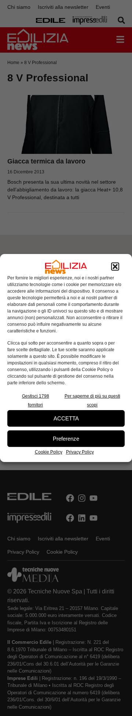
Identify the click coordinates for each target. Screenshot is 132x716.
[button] (115, 267)
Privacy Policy (80, 452)
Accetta (66, 418)
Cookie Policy (48, 452)
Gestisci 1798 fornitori (35, 401)
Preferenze (66, 438)
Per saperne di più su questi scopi (92, 401)
